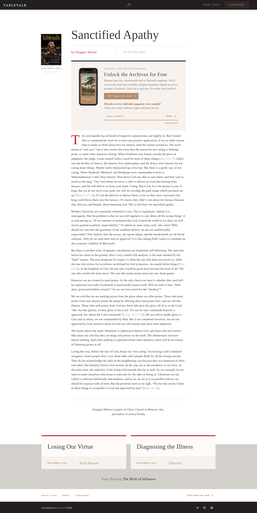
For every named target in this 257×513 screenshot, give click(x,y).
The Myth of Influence (139, 479)
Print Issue (211, 5)
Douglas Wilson (86, 52)
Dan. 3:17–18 (85, 195)
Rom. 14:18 (151, 388)
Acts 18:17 (166, 158)
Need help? (171, 123)
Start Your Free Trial (198, 495)
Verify (169, 116)
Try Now (120, 96)
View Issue (51, 72)
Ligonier (60, 507)
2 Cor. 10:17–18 (133, 314)
